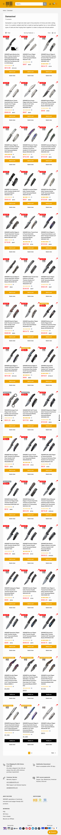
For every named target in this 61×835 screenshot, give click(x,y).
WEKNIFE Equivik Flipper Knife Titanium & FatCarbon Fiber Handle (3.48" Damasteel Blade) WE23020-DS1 (12, 324)
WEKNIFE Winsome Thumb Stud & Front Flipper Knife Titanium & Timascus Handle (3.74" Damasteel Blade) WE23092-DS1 (30, 148)
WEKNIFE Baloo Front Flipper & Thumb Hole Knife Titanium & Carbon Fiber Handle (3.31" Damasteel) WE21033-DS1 (30, 502)
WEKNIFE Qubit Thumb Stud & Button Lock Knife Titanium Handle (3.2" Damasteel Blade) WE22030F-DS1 (30, 280)
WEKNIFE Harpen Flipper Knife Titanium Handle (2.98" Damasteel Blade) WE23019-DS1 (47, 279)
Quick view (12, 75)
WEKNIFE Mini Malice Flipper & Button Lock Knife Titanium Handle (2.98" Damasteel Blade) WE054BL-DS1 (48, 547)
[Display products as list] (55, 33)
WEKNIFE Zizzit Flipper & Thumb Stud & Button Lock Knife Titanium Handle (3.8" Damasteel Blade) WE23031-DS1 (48, 235)
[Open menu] (3, 3)
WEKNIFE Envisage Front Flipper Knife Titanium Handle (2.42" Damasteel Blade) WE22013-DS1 (11, 412)
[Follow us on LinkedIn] (33, 828)
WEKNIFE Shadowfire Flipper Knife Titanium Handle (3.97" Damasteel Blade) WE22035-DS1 (48, 368)
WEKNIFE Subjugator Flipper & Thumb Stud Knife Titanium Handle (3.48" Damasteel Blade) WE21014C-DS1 (12, 591)
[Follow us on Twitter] (23, 828)
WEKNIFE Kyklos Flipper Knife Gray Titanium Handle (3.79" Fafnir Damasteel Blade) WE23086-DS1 (48, 103)
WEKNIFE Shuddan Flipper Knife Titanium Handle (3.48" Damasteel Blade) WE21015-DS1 (30, 546)
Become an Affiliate (8, 819)
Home (4, 10)
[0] (53, 4)
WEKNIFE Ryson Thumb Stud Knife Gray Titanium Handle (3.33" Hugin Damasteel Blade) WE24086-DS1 (11, 104)
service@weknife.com (13, 782)
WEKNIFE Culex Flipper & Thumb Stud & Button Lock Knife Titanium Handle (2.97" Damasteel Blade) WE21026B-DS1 (48, 591)
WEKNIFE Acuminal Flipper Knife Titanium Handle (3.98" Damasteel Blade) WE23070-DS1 (30, 192)
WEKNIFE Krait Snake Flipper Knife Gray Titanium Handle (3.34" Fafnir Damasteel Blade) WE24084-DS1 (30, 104)
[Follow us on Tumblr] (36, 828)
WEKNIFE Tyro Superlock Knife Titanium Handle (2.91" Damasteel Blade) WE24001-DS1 (12, 192)
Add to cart (12, 71)
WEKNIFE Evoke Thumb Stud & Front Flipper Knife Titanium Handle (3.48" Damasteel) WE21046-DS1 (12, 501)
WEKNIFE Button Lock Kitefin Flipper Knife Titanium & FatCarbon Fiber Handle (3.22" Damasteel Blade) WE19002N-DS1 (48, 324)
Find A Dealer (7, 816)
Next (52, 753)
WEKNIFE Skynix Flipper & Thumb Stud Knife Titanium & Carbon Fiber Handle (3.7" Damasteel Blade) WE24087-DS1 (48, 58)
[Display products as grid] (52, 33)
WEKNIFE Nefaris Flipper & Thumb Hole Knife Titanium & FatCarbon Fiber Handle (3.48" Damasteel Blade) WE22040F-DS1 (30, 369)
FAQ (4, 811)
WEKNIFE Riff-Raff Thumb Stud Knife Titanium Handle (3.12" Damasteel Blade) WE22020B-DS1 (30, 412)
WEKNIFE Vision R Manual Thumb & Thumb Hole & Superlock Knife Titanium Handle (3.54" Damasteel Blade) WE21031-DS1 (48, 502)
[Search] (45, 4)
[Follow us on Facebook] (20, 828)
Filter (9, 33)
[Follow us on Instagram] (26, 828)
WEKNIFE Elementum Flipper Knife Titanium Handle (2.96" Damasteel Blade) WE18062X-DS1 (48, 635)
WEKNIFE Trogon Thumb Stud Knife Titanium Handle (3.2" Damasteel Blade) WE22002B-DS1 (30, 457)
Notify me (12, 694)
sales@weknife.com (12, 787)
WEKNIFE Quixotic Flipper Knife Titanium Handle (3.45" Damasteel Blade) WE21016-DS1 (30, 590)
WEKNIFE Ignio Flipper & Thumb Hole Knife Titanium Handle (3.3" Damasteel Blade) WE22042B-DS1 (12, 368)
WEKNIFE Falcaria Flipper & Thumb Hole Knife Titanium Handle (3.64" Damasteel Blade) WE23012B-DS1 (12, 279)
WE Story (5, 814)
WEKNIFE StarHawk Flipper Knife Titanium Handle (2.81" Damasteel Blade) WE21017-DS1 (12, 546)
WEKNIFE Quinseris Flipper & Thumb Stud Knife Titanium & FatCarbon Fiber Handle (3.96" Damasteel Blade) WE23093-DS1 (48, 148)
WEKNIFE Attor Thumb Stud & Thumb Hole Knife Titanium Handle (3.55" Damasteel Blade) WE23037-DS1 (30, 235)
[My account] (50, 4)
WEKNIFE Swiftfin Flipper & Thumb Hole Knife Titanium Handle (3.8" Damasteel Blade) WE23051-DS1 (12, 234)
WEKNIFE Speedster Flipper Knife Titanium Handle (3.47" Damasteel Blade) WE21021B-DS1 (12, 635)
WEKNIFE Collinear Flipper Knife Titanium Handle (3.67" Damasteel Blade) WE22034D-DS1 (48, 726)
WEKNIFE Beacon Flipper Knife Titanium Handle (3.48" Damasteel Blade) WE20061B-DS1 (29, 635)
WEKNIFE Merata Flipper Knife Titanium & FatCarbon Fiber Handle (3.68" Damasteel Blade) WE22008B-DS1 (12, 458)
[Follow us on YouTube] (29, 828)
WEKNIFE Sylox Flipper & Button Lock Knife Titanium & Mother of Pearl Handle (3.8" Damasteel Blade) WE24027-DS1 (12, 148)
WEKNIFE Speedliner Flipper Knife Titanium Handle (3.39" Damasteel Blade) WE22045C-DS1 (30, 323)
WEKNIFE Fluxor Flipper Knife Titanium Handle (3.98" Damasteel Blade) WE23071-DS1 (29, 57)
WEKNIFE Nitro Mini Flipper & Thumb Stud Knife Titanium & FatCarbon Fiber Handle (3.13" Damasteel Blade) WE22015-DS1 (48, 458)
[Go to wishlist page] (56, 4)
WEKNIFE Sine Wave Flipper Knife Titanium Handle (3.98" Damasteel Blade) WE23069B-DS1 (48, 192)
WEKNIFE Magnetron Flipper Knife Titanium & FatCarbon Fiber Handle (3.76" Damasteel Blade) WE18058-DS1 (48, 413)
